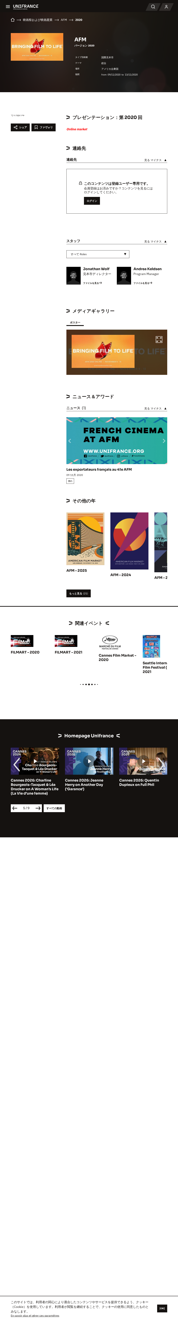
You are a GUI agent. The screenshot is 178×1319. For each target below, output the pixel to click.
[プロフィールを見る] (166, 7)
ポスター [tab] (75, 322)
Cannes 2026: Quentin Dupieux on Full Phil (85, 782)
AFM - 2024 (120, 575)
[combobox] (97, 254)
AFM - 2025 (76, 570)
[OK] (162, 1308)
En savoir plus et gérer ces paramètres (35, 1315)
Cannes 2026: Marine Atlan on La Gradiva (143, 782)
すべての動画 (54, 808)
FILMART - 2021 (68, 652)
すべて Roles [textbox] (79, 254)
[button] (159, 340)
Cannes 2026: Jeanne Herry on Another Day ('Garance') (30, 784)
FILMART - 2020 (25, 652)
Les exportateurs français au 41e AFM (99, 469)
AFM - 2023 (164, 578)
